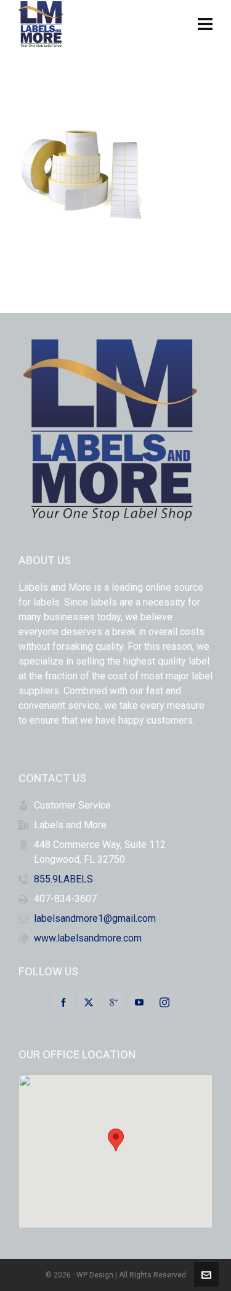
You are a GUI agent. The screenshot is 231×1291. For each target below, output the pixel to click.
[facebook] (63, 1002)
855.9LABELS (63, 879)
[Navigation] (205, 24)
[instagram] (164, 1002)
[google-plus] (114, 1002)
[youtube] (139, 1002)
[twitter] (89, 1002)
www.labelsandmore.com (88, 938)
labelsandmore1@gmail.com (95, 918)
